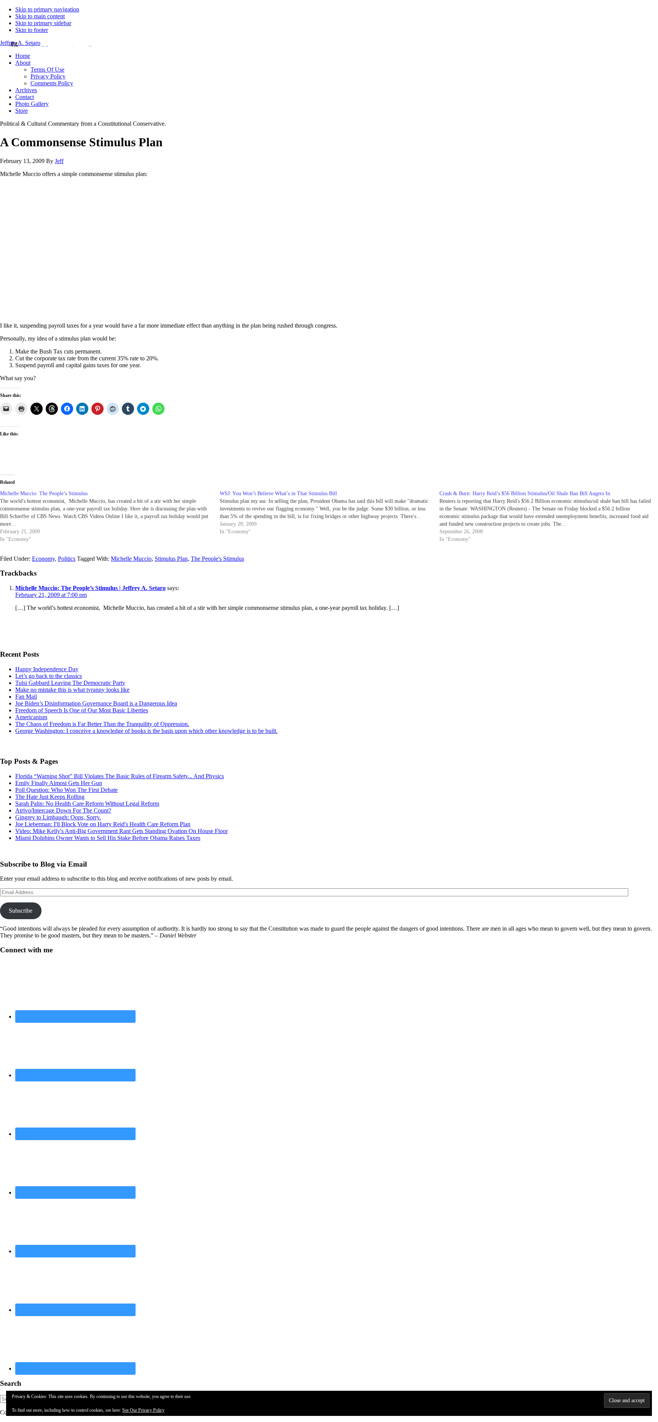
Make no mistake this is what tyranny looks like (72, 689)
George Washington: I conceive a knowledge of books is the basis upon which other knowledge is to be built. (146, 731)
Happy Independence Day (46, 669)
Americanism (31, 717)
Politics (66, 558)
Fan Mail (26, 696)
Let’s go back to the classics (48, 676)
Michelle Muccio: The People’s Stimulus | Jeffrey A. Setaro (90, 588)
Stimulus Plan (171, 558)
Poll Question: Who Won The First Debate (66, 790)
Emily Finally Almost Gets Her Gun (58, 783)
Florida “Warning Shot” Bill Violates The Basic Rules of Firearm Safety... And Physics (119, 776)
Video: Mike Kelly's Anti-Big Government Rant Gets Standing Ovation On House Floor (121, 831)
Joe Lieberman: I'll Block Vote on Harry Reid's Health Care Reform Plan (102, 824)
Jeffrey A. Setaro (20, 43)
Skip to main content (40, 16)
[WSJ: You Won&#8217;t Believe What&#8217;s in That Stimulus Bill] (329, 513)
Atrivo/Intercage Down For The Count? (63, 810)
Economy (43, 558)
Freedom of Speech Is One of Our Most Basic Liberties (81, 710)
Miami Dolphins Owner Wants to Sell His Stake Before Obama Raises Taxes (107, 838)
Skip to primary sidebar (43, 23)
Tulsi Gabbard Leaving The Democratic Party (70, 683)
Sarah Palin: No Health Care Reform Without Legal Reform (87, 803)
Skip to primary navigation (47, 9)
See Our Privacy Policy (143, 1410)
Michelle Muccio (131, 558)
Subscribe (20, 910)
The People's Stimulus (217, 558)
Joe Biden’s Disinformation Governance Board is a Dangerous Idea (96, 703)
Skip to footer (31, 30)
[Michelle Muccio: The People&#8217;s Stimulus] (110, 516)
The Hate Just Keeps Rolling (50, 796)
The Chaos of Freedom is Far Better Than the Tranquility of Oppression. (102, 724)
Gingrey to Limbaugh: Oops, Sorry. (58, 817)
